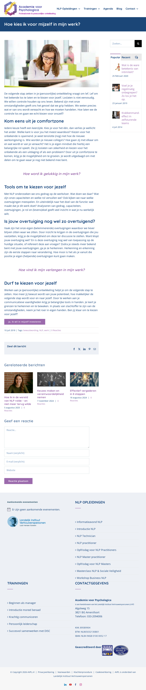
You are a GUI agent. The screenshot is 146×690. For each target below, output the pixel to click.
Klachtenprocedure (83, 672)
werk (46, 330)
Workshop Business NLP (91, 578)
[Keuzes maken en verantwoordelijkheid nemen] (51, 374)
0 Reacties (56, 330)
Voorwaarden (64, 672)
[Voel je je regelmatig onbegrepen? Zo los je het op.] (116, 86)
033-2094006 (94, 616)
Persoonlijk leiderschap (23, 624)
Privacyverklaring (46, 672)
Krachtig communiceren (23, 617)
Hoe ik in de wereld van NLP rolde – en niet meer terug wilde (17, 401)
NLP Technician (86, 536)
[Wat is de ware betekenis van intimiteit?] (116, 65)
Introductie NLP (86, 529)
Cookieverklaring (103, 672)
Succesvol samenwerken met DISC (29, 631)
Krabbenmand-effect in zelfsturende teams (130, 118)
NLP (41, 330)
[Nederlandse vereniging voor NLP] (115, 647)
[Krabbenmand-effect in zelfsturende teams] (116, 113)
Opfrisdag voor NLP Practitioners (96, 550)
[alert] (39, 509)
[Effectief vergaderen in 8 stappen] (84, 374)
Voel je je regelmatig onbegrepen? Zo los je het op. (129, 92)
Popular (115, 57)
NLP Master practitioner (91, 557)
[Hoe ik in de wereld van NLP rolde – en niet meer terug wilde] (18, 374)
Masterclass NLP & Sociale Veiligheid (99, 571)
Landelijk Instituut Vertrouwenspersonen (73, 676)
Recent (126, 57)
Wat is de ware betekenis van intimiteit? (130, 68)
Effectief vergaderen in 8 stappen (83, 392)
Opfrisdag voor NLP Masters (94, 564)
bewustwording (30, 330)
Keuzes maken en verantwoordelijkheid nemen (50, 394)
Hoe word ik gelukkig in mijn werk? (51, 174)
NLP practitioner (86, 543)
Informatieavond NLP (89, 522)
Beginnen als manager (22, 603)
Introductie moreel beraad (24, 610)
